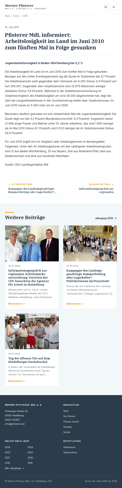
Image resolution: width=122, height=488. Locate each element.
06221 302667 (12, 419)
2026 (7, 447)
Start (7, 16)
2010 (25, 16)
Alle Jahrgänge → (14, 468)
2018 (30, 463)
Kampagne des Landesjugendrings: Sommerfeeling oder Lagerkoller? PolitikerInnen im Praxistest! (87, 276)
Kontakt (67, 427)
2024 (30, 447)
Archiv (16, 16)
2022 (30, 452)
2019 (7, 463)
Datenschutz (70, 452)
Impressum (69, 447)
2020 (30, 457)
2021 (7, 457)
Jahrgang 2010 (104, 218)
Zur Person (69, 416)
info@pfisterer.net (15, 423)
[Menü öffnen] (113, 7)
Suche (66, 432)
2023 (7, 452)
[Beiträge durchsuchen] (105, 7)
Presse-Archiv (71, 421)
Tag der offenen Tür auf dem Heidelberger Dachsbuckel (29, 360)
